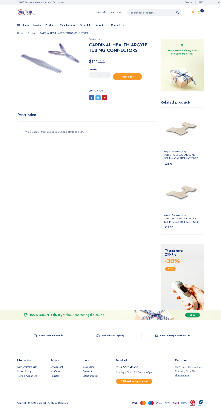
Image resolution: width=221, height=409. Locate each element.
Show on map (182, 375)
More (170, 268)
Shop (192, 315)
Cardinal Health (96, 39)
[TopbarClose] (218, 2)
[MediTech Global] (26, 12)
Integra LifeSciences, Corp (175, 151)
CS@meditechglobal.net (134, 381)
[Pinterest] (104, 97)
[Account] (193, 12)
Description (26, 114)
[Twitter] (98, 97)
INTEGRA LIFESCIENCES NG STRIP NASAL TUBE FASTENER (181, 156)
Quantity (93, 69)
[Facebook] (91, 97)
